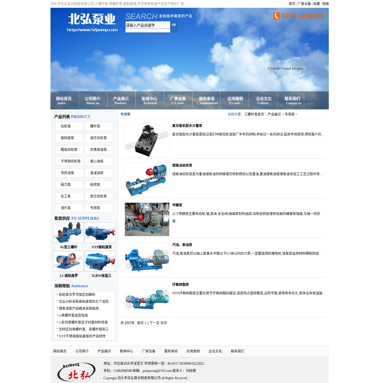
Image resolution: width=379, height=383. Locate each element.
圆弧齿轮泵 (69, 150)
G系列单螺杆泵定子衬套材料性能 (83, 322)
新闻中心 (149, 99)
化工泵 (66, 196)
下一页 (155, 323)
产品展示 (121, 99)
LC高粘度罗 (69, 276)
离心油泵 (96, 161)
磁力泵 (66, 185)
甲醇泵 (177, 205)
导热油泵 (67, 173)
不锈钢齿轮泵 (71, 161)
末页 (163, 323)
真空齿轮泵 (98, 196)
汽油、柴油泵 (182, 245)
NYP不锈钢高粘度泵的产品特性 (82, 336)
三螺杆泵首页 (254, 114)
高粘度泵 (67, 138)
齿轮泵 (66, 126)
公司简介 (92, 99)
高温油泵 (96, 173)
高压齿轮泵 (98, 138)
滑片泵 (66, 208)
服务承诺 (206, 99)
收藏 (316, 4)
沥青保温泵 (98, 150)
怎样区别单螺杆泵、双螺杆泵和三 (84, 329)
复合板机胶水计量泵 (187, 126)
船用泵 (95, 185)
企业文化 (264, 99)
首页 (292, 4)
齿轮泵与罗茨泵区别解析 (77, 295)
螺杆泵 (95, 126)
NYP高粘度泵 (102, 247)
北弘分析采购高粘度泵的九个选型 (84, 302)
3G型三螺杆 (68, 247)
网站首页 (64, 99)
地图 (325, 4)
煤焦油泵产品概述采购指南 (79, 309)
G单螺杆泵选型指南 (73, 315)
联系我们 (292, 99)
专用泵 (95, 208)
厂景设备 (304, 4)
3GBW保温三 (101, 276)
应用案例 (235, 99)
